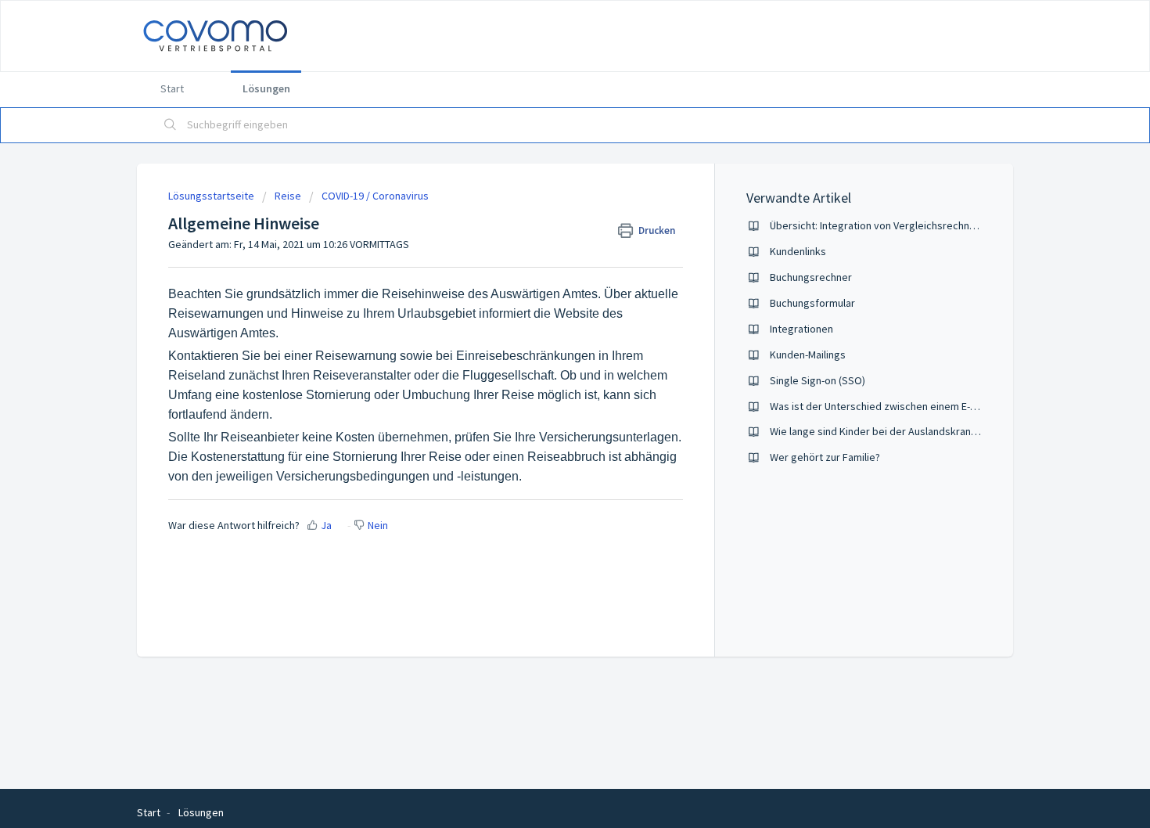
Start (172, 88)
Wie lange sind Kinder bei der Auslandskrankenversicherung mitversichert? (945, 431)
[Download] (546, 207)
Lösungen (266, 88)
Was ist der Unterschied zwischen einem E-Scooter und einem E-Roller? (936, 406)
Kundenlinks (798, 251)
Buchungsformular (812, 303)
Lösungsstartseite (212, 196)
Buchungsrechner (811, 277)
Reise (288, 196)
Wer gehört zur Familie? (825, 457)
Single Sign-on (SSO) (817, 380)
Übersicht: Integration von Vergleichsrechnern (877, 225)
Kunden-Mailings (808, 354)
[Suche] (170, 125)
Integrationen (801, 329)
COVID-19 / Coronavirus (375, 196)
